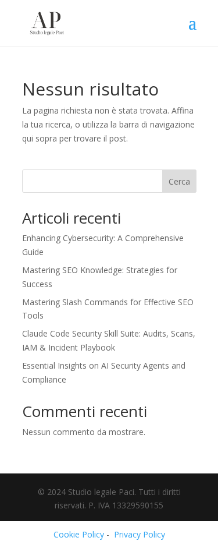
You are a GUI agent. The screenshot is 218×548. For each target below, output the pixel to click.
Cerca (179, 181)
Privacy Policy (139, 534)
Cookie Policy (78, 534)
